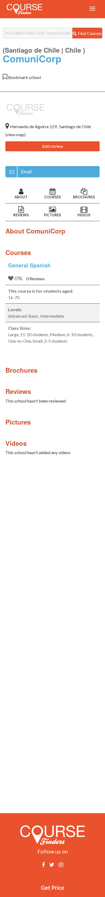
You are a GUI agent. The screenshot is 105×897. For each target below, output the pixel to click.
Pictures (52, 215)
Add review (52, 146)
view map (15, 134)
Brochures (84, 197)
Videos (83, 215)
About (21, 197)
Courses (52, 197)
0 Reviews (35, 278)
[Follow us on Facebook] (43, 864)
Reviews (21, 215)
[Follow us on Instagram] (61, 864)
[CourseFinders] (24, 9)
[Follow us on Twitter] (51, 864)
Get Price (52, 887)
